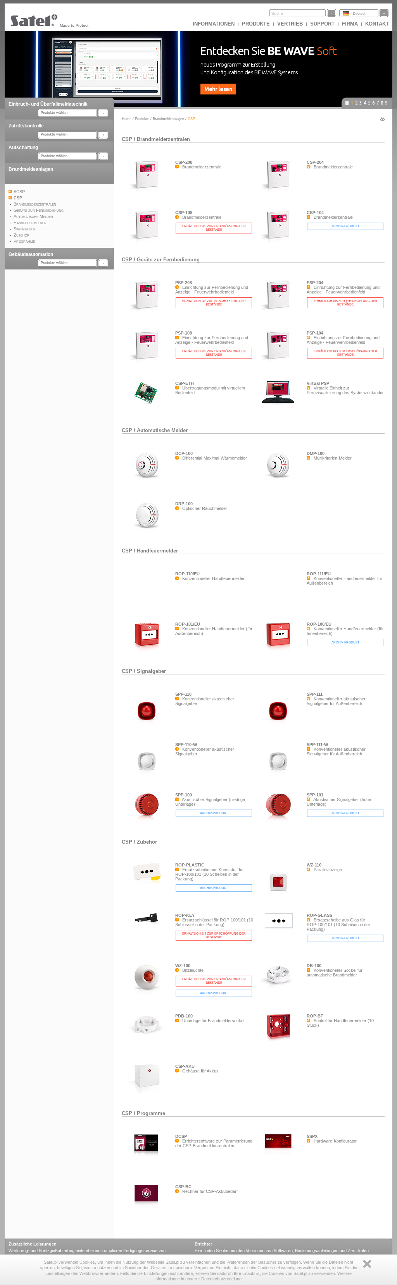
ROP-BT (315, 1016)
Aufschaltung (23, 147)
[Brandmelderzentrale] (148, 192)
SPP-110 (183, 694)
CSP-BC (183, 1186)
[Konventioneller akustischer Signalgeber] (148, 729)
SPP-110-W (186, 744)
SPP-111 (315, 694)
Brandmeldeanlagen (31, 169)
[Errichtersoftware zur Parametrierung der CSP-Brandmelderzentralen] (148, 1160)
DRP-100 (184, 503)
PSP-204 (315, 282)
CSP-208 (183, 162)
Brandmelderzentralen (163, 139)
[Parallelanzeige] (280, 899)
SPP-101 (315, 795)
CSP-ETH (184, 383)
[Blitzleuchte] (148, 994)
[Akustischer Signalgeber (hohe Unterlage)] (280, 820)
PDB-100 (184, 1016)
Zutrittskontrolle (26, 126)
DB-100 (314, 965)
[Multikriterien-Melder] (280, 481)
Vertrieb (290, 24)
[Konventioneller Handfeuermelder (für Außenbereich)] (148, 650)
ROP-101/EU (187, 624)
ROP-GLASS (319, 915)
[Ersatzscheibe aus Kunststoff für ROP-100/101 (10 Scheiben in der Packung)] (148, 883)
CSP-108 (183, 212)
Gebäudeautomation (31, 254)
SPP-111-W (317, 744)
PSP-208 (183, 282)
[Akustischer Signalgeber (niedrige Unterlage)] (148, 820)
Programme (151, 1113)
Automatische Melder (162, 430)
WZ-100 (182, 965)
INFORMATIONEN (214, 24)
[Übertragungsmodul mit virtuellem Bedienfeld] (148, 409)
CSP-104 (315, 212)
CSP (127, 139)
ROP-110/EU (187, 573)
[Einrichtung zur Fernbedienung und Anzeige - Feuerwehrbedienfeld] (148, 313)
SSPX (312, 1136)
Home (126, 119)
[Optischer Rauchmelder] (148, 532)
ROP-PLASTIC (189, 865)
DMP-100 (316, 453)
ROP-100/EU (319, 624)
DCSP (181, 1136)
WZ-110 (314, 865)
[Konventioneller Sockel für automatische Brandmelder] (280, 987)
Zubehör (147, 842)
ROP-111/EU (319, 573)
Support (322, 24)
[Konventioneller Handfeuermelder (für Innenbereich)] (280, 650)
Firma (350, 24)
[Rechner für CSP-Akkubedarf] (148, 1206)
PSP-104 (315, 333)
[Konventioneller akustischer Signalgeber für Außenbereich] (280, 729)
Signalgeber (151, 671)
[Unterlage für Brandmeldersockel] (148, 1038)
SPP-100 (183, 795)
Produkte (256, 24)
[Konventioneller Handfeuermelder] (148, 608)
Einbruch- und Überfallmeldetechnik (48, 104)
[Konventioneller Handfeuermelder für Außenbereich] (280, 608)
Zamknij (367, 1264)
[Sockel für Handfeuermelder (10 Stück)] (280, 1042)
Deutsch (359, 13)
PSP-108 (183, 333)
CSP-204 (315, 162)
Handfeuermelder (157, 551)
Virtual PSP (318, 383)
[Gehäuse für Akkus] (148, 1094)
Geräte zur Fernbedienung (168, 259)
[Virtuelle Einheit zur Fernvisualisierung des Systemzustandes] (280, 405)
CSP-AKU (185, 1066)
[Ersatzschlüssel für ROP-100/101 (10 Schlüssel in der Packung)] (148, 933)
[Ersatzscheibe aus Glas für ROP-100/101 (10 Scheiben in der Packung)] (280, 933)
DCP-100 (184, 453)
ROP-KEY (185, 915)
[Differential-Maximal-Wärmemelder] (148, 481)
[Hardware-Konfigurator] (280, 1153)
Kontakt (377, 24)
